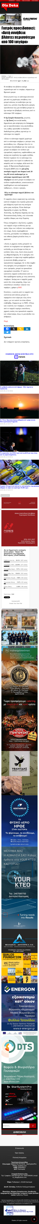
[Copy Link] (20, 329)
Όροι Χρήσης (19, 1153)
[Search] (32, 1125)
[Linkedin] (27, 329)
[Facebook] (7, 329)
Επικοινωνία (19, 1148)
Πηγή (6, 321)
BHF (20, 287)
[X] (14, 329)
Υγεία (27, 81)
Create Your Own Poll (15, 603)
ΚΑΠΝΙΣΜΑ (5, 495)
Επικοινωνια (35, 0)
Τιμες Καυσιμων (26, 0)
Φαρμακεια (12, 0)
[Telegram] (7, 332)
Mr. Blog (22, 81)
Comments (16, 601)
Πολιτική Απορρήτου (19, 1157)
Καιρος (18, 0)
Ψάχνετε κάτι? (19, 1122)
